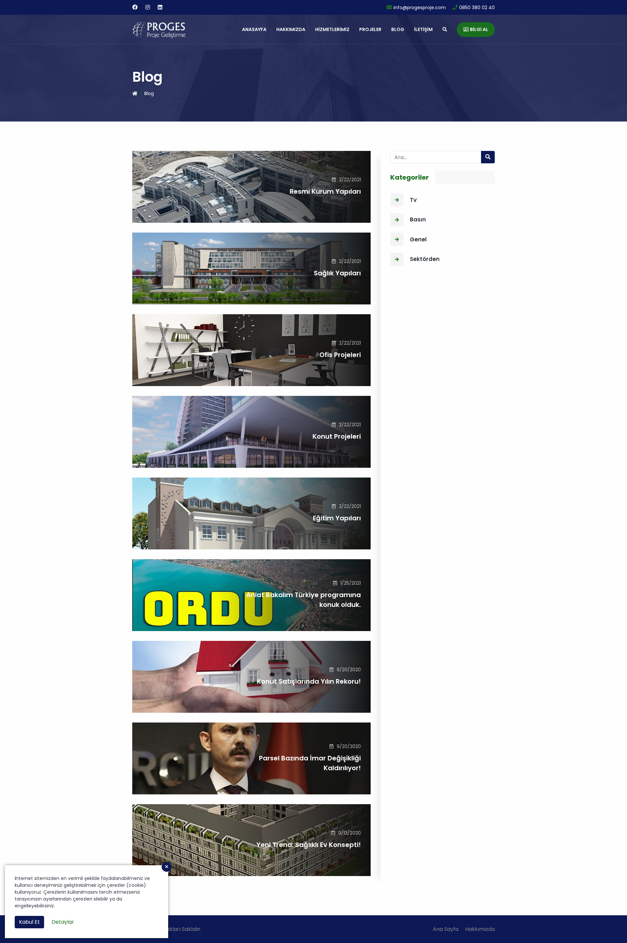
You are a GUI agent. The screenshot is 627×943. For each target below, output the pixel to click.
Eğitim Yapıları (337, 518)
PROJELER (370, 29)
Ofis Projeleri (340, 354)
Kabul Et (29, 922)
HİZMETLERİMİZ (332, 29)
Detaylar (63, 922)
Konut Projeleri (337, 436)
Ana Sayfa (445, 929)
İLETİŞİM (423, 29)
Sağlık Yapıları (337, 273)
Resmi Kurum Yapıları (325, 191)
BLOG (397, 29)
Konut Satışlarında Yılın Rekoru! (309, 681)
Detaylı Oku (346, 206)
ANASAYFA (254, 29)
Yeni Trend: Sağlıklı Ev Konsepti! (308, 844)
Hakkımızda (480, 929)
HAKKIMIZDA (290, 29)
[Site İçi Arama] (444, 29)
